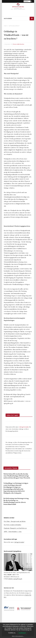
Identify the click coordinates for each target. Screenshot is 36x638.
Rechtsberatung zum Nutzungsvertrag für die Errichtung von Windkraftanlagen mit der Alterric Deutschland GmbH (16, 501)
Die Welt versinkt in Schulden (12, 525)
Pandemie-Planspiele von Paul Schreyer (15, 528)
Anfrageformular (24, 427)
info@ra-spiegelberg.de (15, 579)
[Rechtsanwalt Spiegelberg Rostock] (18, 7)
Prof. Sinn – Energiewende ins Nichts (15, 521)
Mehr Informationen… (18, 636)
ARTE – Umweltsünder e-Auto (13, 531)
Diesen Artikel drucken (18, 44)
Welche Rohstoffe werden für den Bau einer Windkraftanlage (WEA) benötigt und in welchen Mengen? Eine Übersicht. (16, 476)
